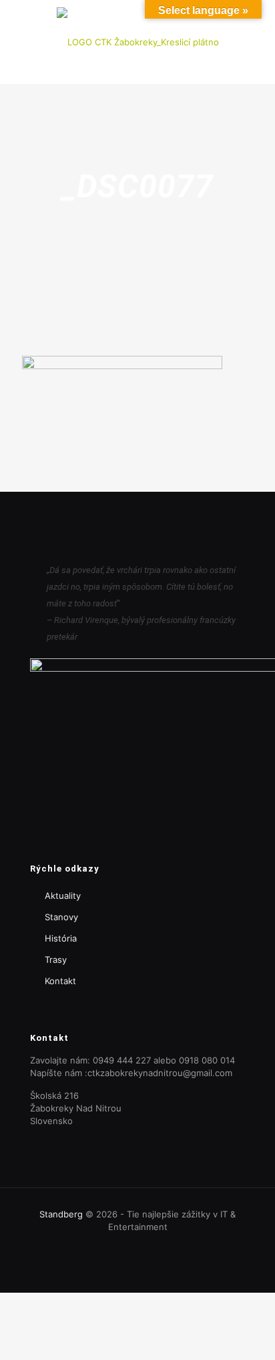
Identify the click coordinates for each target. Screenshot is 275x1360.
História (61, 938)
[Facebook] (138, 1245)
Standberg (61, 1214)
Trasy (56, 959)
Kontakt (60, 981)
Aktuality (63, 895)
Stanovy (61, 917)
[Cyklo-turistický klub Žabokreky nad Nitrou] (137, 42)
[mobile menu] (257, 26)
